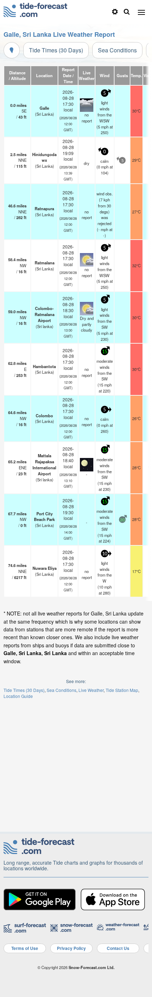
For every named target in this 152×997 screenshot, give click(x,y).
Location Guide (18, 696)
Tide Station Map (122, 690)
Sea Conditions (117, 50)
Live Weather (91, 690)
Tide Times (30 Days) (56, 50)
